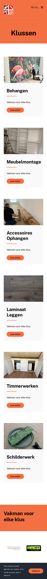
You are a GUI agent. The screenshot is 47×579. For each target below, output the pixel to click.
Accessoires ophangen (19, 235)
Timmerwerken (22, 386)
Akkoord (36, 571)
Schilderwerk (21, 457)
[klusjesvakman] (8, 6)
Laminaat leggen (16, 312)
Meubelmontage (24, 161)
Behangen (17, 90)
